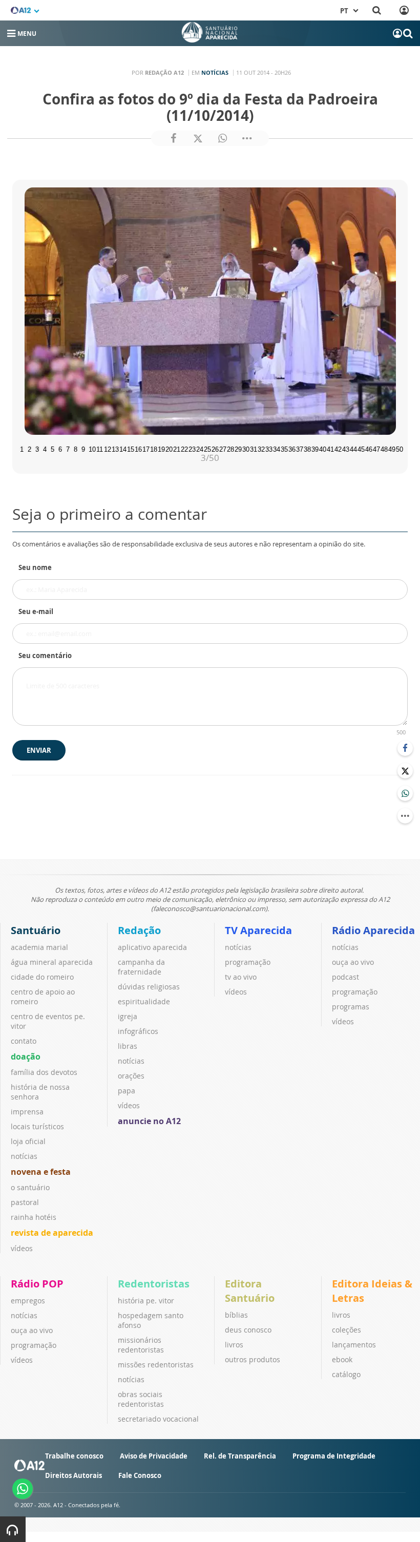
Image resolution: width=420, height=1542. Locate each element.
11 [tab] (98, 448)
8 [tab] (75, 448)
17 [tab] (145, 448)
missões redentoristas (156, 1364)
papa (126, 1090)
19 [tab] (160, 448)
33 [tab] (267, 448)
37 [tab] (298, 448)
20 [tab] (168, 448)
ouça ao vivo (353, 962)
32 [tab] (260, 448)
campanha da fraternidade (141, 967)
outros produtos (252, 1359)
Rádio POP (37, 1284)
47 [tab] (375, 448)
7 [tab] (68, 448)
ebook (342, 1359)
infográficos (138, 1031)
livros (234, 1344)
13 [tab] (114, 448)
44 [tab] (352, 448)
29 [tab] (237, 448)
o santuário (30, 1187)
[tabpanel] (210, 311)
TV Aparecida (258, 930)
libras (127, 1046)
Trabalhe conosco (74, 1456)
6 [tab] (60, 448)
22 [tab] (183, 448)
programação (247, 962)
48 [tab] (383, 448)
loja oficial (28, 1141)
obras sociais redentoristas (141, 1399)
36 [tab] (290, 448)
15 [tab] (129, 448)
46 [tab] (367, 448)
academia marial (39, 947)
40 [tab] (321, 448)
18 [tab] (152, 448)
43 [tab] (344, 448)
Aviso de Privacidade (153, 1456)
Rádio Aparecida (373, 930)
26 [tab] (214, 448)
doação (25, 1056)
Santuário (35, 930)
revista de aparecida (52, 1232)
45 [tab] (360, 448)
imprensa (27, 1111)
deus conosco (248, 1330)
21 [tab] (175, 448)
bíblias (236, 1315)
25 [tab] (206, 448)
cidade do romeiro (42, 977)
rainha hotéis (33, 1217)
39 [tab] (314, 448)
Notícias (214, 72)
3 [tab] (37, 448)
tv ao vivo (241, 977)
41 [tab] (329, 448)
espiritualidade (144, 1001)
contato (23, 1041)
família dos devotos (44, 1072)
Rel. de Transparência (240, 1456)
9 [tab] (83, 448)
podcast (345, 977)
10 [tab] (91, 448)
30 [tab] (244, 448)
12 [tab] (106, 448)
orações (131, 1076)
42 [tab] (337, 448)
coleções (346, 1330)
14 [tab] (121, 448)
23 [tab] (191, 448)
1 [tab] (22, 448)
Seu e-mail (35, 611)
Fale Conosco (139, 1475)
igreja (127, 1016)
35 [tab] (283, 448)
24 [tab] (198, 448)
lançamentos (354, 1344)
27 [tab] (221, 448)
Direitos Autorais (73, 1475)
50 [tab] (398, 448)
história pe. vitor (146, 1300)
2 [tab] (29, 448)
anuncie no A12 (149, 1121)
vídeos (22, 1248)
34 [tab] (275, 448)
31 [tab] (252, 448)
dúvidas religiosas (149, 986)
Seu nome (35, 567)
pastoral (25, 1202)
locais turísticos (37, 1126)
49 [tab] (390, 448)
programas (350, 1006)
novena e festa (41, 1171)
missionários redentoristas (141, 1345)
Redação (139, 930)
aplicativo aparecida (152, 947)
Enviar (39, 750)
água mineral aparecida (52, 962)
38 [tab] (306, 448)
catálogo (346, 1374)
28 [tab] (229, 448)
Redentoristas (154, 1284)
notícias (24, 1156)
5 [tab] (52, 448)
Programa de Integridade (333, 1456)
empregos (28, 1300)
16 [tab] (137, 448)
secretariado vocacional (158, 1419)
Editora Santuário (250, 1291)
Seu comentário (45, 655)
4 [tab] (45, 448)
